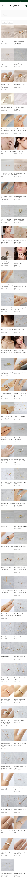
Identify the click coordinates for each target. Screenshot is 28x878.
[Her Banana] (14, 5)
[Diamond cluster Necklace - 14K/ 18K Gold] (20, 232)
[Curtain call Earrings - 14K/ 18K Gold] (20, 758)
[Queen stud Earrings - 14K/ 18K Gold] (20, 779)
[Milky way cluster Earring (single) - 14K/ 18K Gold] (20, 143)
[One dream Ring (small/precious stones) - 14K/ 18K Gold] (7, 76)
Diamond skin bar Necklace (7, 503)
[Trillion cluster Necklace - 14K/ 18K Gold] (7, 232)
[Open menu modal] (2, 5)
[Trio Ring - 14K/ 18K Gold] (7, 516)
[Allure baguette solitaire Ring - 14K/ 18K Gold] (20, 495)
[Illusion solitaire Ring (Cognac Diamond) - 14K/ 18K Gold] (7, 120)
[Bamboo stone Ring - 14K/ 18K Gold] (7, 31)
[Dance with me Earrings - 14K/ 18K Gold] (20, 648)
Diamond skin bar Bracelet (7, 636)
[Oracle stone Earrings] (20, 712)
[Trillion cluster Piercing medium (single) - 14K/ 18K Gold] (7, 165)
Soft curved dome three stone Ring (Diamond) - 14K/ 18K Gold (19, 41)
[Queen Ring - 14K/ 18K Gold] (7, 779)
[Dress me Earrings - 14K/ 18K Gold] (20, 865)
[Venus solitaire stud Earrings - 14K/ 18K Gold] (7, 429)
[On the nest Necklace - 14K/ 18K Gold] (7, 321)
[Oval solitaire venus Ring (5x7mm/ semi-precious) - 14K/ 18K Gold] (7, 188)
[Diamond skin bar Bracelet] (7, 628)
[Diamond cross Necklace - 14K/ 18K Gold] (7, 99)
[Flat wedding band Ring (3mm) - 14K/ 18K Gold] (20, 211)
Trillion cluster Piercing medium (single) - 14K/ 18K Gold (7, 174)
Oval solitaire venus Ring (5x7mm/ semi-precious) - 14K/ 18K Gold (7, 197)
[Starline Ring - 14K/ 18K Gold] (20, 822)
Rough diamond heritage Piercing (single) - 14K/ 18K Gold (20, 592)
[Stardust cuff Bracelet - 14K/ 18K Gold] (7, 865)
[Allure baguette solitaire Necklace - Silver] (20, 54)
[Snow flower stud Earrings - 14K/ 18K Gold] (20, 605)
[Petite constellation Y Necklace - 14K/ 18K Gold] (7, 342)
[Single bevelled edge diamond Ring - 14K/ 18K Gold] (7, 385)
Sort (9, 22)
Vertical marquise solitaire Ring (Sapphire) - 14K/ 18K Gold (20, 130)
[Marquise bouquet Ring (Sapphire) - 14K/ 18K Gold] (20, 342)
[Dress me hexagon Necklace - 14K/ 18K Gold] (7, 758)
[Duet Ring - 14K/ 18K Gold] (20, 364)
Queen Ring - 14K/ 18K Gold (7, 788)
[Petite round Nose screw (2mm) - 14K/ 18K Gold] (7, 474)
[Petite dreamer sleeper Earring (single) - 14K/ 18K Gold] (20, 276)
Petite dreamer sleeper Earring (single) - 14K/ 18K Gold (20, 286)
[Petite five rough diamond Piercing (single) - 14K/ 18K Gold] (20, 559)
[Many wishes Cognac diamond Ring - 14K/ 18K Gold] (20, 451)
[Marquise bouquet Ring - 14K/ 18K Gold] (7, 559)
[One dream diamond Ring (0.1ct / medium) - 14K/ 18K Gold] (20, 385)
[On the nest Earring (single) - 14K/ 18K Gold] (20, 299)
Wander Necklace (18, 636)
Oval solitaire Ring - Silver (7, 546)
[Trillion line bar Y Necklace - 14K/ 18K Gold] (7, 582)
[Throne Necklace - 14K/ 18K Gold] (7, 143)
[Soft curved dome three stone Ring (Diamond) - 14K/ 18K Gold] (20, 31)
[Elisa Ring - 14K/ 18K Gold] (20, 735)
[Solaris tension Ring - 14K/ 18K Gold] (7, 54)
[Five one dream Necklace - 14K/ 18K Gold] (7, 451)
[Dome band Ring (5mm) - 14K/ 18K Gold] (7, 253)
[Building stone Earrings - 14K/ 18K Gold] (20, 844)
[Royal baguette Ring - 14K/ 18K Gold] (20, 165)
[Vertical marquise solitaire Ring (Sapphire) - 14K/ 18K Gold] (20, 120)
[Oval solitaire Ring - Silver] (7, 538)
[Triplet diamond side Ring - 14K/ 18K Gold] (7, 276)
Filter (4, 22)
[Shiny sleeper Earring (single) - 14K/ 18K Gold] (20, 99)
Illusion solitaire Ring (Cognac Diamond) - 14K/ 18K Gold (7, 130)
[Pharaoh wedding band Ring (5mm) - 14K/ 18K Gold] (20, 516)
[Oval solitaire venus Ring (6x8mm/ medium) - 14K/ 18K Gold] (20, 253)
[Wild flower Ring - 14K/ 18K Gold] (7, 822)
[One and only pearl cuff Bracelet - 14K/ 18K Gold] (7, 299)
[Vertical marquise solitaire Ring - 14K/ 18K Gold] (20, 538)
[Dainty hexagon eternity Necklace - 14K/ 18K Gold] (20, 321)
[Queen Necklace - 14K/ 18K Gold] (20, 801)
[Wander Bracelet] (7, 648)
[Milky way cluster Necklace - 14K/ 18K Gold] (20, 188)
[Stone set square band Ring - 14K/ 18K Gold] (7, 691)
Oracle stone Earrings (19, 720)
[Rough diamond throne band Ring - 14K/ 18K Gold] (7, 408)
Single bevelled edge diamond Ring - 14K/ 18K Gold (6, 395)
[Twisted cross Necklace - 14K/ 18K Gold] (20, 408)
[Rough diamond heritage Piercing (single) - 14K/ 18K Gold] (20, 582)
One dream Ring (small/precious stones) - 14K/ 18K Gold (7, 86)
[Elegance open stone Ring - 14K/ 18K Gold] (20, 691)
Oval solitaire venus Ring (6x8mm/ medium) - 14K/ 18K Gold (20, 263)
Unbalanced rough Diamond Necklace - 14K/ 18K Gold (7, 745)
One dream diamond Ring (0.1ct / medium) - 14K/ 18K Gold (20, 395)
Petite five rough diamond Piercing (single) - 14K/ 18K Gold (20, 569)
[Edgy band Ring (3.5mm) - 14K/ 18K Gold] (20, 429)
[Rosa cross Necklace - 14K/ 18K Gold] (20, 669)
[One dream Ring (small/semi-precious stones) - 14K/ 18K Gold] (7, 712)
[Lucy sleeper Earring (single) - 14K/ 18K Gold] (7, 669)
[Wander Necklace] (20, 628)
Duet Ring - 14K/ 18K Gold (20, 372)
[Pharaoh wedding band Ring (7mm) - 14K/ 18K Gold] (20, 76)
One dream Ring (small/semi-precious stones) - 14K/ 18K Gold (6, 722)
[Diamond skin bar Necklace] (7, 495)
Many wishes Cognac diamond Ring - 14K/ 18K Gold (19, 460)
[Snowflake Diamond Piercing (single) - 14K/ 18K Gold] (7, 605)
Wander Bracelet (5, 656)
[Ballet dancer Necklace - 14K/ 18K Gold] (7, 801)
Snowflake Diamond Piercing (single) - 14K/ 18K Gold (7, 615)
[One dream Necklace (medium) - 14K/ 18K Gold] (7, 211)
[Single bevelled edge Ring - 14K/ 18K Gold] (7, 364)
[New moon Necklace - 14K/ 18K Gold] (20, 474)
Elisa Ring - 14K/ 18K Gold (20, 743)
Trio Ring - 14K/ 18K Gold (6, 525)
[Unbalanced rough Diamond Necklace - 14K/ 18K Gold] (7, 735)
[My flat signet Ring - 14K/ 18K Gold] (7, 844)
